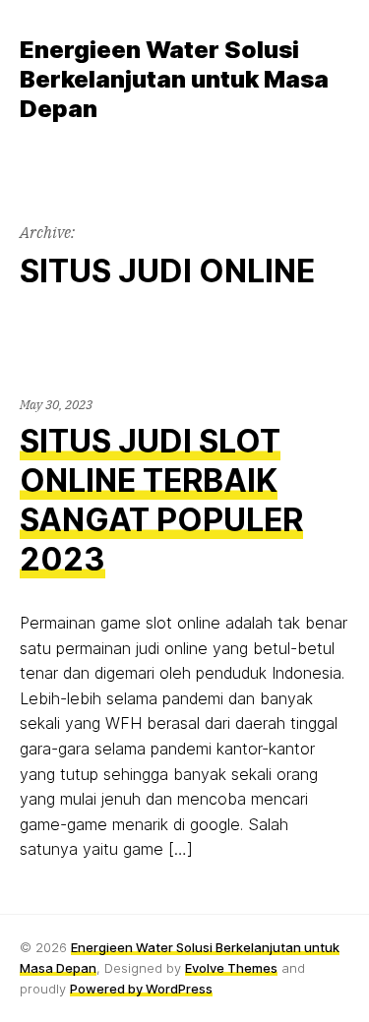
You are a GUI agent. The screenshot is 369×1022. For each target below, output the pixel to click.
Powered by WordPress (141, 988)
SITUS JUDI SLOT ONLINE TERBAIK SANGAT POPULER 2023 (161, 500)
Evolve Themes (231, 968)
